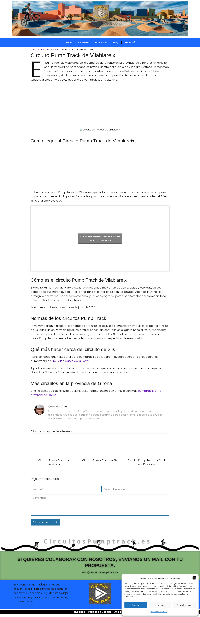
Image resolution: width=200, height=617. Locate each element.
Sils (54, 361)
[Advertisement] (100, 105)
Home (69, 42)
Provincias (101, 42)
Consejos (83, 42)
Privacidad (78, 611)
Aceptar (136, 605)
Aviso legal (121, 611)
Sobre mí (130, 42)
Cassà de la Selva (77, 361)
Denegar (160, 605)
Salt (59, 361)
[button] (194, 577)
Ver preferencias (184, 605)
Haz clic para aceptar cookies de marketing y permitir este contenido (100, 238)
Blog (115, 42)
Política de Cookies (100, 611)
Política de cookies (159, 611)
